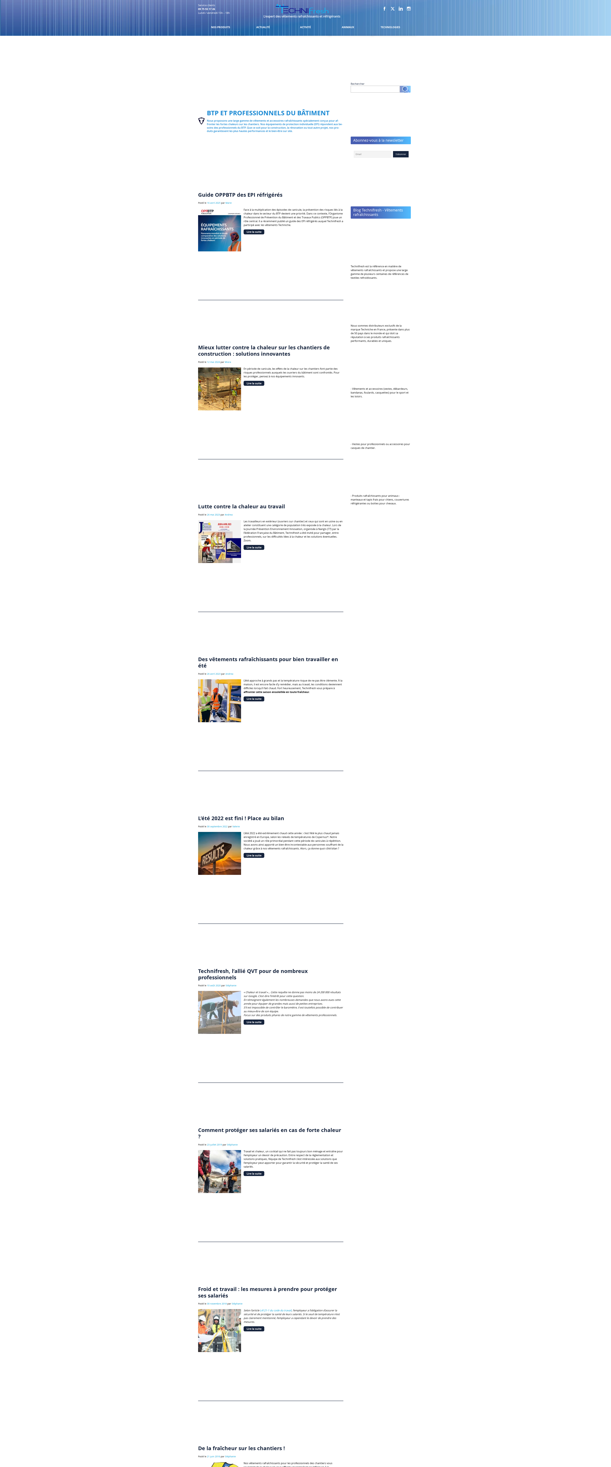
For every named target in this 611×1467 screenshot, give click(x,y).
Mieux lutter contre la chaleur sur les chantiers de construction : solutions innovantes (264, 350)
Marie (228, 202)
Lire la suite (254, 232)
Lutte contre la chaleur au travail (241, 506)
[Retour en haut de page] (600, 1458)
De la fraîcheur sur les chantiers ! (241, 1448)
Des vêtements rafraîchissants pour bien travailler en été (268, 662)
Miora (228, 361)
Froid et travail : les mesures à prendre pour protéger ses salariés (267, 1292)
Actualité (263, 27)
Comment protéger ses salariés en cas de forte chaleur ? (269, 1133)
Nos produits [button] (220, 27)
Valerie (236, 826)
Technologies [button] (390, 27)
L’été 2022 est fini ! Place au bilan (241, 818)
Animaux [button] (348, 27)
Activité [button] (305, 27)
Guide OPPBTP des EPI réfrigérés (240, 194)
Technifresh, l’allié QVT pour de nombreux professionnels (253, 974)
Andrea (229, 514)
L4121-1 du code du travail (275, 1310)
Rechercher (358, 84)
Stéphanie (231, 985)
